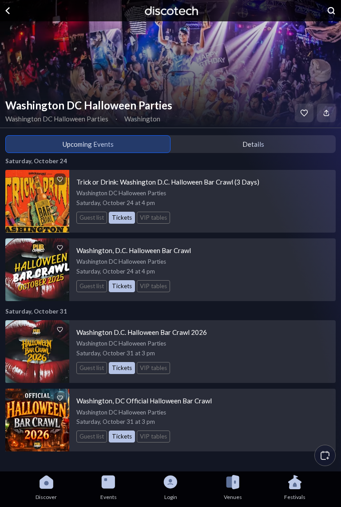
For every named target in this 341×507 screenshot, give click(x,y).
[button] (325, 455)
